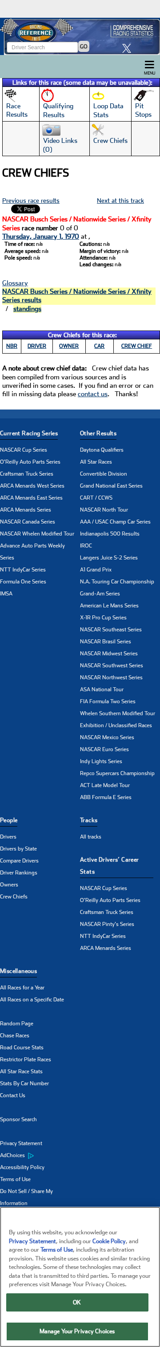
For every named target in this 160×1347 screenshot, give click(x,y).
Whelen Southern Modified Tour (117, 713)
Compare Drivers (19, 861)
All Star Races (96, 462)
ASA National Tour (102, 689)
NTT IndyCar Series (23, 570)
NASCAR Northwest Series (111, 677)
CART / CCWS (96, 498)
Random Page (16, 1023)
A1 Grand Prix (96, 570)
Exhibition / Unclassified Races (116, 725)
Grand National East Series (111, 486)
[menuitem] (40, 1156)
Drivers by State (18, 849)
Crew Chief (136, 346)
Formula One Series (23, 582)
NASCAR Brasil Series (105, 641)
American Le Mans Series (109, 606)
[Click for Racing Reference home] (80, 36)
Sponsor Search (18, 1119)
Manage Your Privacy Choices (77, 1331)
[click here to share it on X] (129, 48)
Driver (37, 346)
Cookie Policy (109, 1241)
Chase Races (14, 1035)
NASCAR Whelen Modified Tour (37, 534)
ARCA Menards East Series (31, 498)
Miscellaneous (18, 971)
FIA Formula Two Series (108, 701)
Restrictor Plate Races (25, 1059)
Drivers (8, 837)
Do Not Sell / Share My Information (26, 1197)
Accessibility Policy (22, 1167)
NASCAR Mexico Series (107, 737)
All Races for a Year (22, 988)
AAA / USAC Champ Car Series (115, 522)
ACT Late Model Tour (105, 785)
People (8, 820)
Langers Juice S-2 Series (109, 558)
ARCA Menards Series (25, 510)
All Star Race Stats (21, 1071)
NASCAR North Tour (104, 510)
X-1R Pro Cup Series (103, 617)
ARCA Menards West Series (32, 486)
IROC (86, 546)
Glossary (15, 283)
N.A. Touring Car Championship (117, 582)
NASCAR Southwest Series (111, 665)
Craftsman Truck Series (26, 474)
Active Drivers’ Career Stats (109, 865)
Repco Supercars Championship (117, 773)
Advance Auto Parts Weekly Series (32, 552)
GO (84, 46)
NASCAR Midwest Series (109, 653)
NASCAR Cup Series (23, 450)
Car (99, 346)
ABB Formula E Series (106, 797)
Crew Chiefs (14, 897)
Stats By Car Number (24, 1083)
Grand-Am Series (100, 594)
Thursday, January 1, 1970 (40, 236)
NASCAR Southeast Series (111, 629)
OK (77, 1302)
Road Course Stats (22, 1047)
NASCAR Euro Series (104, 749)
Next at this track (120, 200)
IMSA (6, 594)
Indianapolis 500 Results (110, 534)
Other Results (98, 433)
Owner (69, 346)
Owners (9, 885)
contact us (93, 394)
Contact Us (12, 1095)
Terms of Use (15, 1179)
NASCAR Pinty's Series (107, 924)
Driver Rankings (18, 873)
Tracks (88, 820)
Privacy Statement (21, 1143)
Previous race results (31, 200)
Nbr (11, 346)
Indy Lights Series (101, 761)
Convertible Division (103, 474)
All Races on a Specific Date (32, 999)
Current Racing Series (29, 433)
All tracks (90, 837)
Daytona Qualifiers (102, 450)
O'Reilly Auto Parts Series (30, 462)
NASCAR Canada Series (27, 522)
